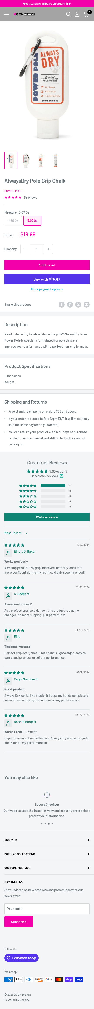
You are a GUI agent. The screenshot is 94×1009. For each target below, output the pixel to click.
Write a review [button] (47, 517)
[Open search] (68, 14)
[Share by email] (87, 304)
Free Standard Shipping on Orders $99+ (47, 3)
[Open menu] (6, 14)
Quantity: (11, 249)
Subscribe (19, 921)
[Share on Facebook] (62, 304)
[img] (14, 545)
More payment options (47, 289)
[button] (28, 485)
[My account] (77, 14)
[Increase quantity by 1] (48, 249)
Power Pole (13, 191)
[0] (86, 14)
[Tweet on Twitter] (78, 304)
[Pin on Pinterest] (70, 304)
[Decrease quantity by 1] (25, 249)
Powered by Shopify (16, 1000)
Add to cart (47, 265)
